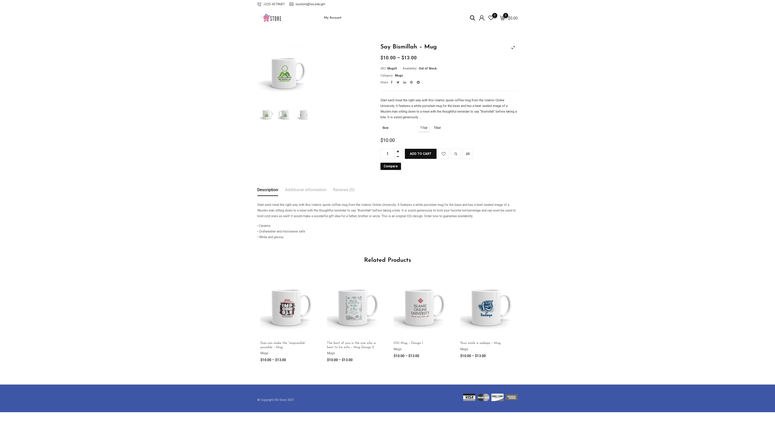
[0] (502, 18)
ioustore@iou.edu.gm (310, 4)
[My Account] (481, 18)
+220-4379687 (274, 4)
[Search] (472, 18)
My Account (332, 17)
